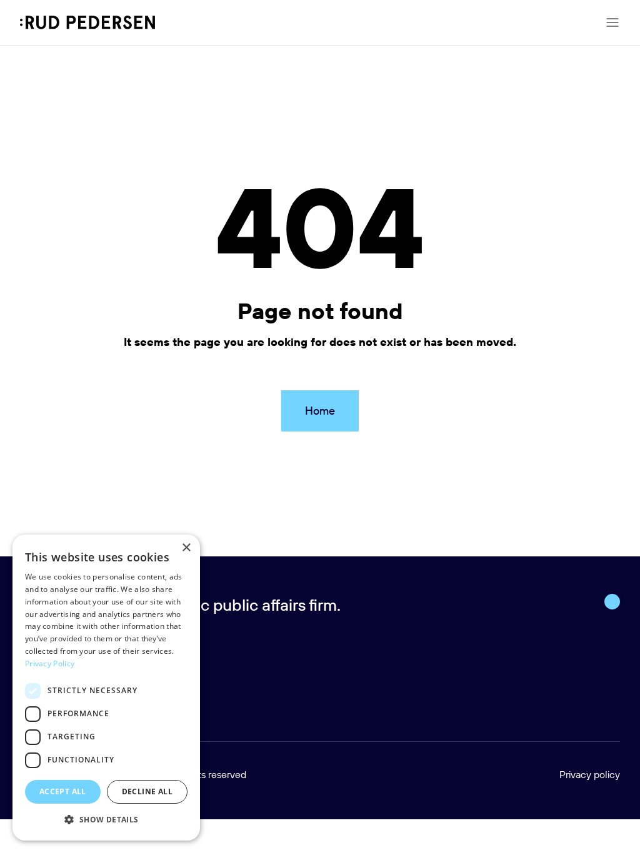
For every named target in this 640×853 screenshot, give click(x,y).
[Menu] (612, 22)
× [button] (186, 548)
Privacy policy (589, 774)
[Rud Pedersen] (87, 22)
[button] (106, 820)
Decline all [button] (147, 791)
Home (320, 410)
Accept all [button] (62, 791)
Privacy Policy (49, 663)
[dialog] (106, 688)
